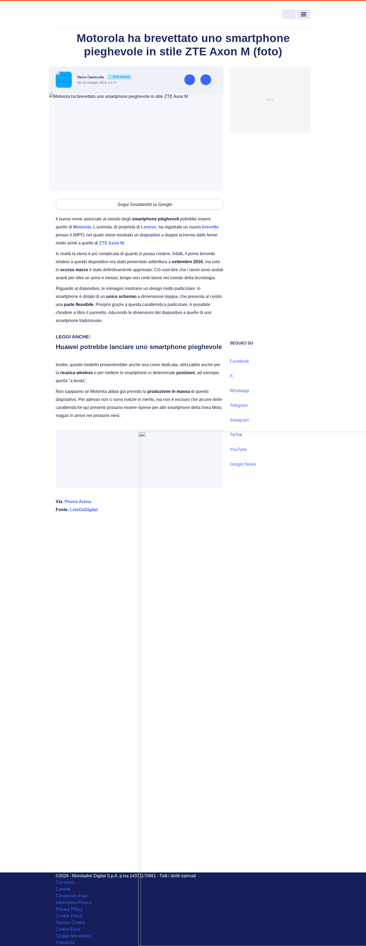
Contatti (63, 889)
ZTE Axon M (111, 243)
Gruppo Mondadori (73, 936)
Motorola (82, 227)
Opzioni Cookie (70, 922)
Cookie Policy (69, 916)
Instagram (239, 420)
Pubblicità (65, 942)
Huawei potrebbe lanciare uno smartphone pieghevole (139, 346)
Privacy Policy (69, 909)
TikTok (236, 434)
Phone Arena (78, 501)
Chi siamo (65, 882)
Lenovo (148, 227)
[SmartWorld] (81, 14)
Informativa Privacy (74, 902)
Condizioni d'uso (72, 896)
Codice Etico (68, 929)
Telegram (239, 405)
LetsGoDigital (84, 509)
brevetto (210, 227)
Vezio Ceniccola (103, 77)
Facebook (239, 361)
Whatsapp (239, 390)
